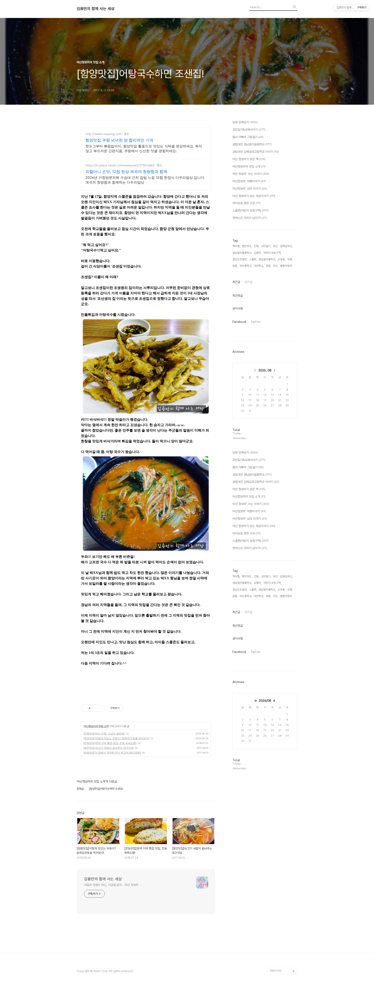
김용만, (258, 252)
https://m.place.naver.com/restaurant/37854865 (120, 165)
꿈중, (235, 265)
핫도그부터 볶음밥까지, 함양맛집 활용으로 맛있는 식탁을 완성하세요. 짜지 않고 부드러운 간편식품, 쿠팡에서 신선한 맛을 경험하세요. (143, 148)
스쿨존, (253, 259)
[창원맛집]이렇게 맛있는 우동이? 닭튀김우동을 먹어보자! (116, 738)
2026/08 (265, 701)
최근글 (236, 282)
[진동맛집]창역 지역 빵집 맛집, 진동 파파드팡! (109, 743)
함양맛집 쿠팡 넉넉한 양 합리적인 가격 (119, 140)
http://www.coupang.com (103, 134)
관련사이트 (276, 970)
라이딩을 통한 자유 (246, 203)
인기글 (248, 282)
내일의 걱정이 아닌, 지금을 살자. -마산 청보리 (111, 885)
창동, (268, 265)
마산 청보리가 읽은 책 (248, 159)
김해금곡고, (286, 246)
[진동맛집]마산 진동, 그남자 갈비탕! (104, 733)
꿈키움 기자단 (277, 964)
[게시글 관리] (100, 708)
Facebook (239, 322)
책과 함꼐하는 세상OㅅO (283, 936)
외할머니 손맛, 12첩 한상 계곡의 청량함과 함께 (126, 171)
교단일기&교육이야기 (248, 129)
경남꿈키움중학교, (242, 252)
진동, (256, 246)
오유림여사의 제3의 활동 (283, 922)
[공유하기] (94, 708)
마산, (275, 246)
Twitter (256, 322)
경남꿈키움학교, (267, 259)
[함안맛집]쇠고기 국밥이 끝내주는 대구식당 (108, 747)
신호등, (281, 259)
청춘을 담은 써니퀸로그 (282, 943)
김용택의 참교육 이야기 (282, 915)
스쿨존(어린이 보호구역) (250, 210)
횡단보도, (247, 246)
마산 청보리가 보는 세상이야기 (253, 196)
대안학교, (259, 265)
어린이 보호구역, (272, 252)
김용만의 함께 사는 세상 (95, 9)
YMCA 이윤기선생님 (281, 887)
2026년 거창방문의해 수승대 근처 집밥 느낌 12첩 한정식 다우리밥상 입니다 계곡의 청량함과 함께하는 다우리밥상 (144, 179)
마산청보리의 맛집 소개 (96, 726)
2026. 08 (264, 370)
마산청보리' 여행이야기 (249, 181)
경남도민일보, (239, 259)
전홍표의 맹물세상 (280, 894)
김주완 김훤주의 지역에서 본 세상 (282, 905)
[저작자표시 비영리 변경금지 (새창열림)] (129, 708)
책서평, (236, 246)
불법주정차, (286, 265)
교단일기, (266, 246)
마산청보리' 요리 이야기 (249, 188)
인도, (275, 265)
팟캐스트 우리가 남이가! (249, 218)
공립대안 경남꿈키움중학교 (252, 144)
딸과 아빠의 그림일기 (247, 137)
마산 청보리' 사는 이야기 (250, 174)
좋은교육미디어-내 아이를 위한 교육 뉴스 (283, 954)
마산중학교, (246, 265)
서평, (290, 259)
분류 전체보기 (245, 122)
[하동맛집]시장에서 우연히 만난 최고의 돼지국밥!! (112, 752)
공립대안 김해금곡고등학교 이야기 (255, 151)
